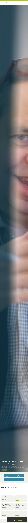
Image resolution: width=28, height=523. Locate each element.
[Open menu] (26, 2)
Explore (4, 499)
